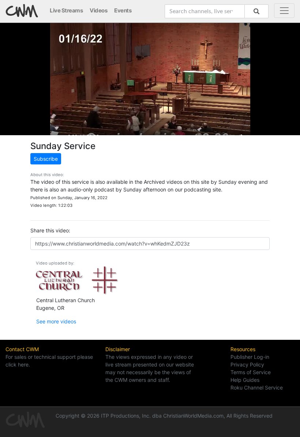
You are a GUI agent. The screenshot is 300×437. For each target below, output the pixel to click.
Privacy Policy (247, 364)
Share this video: (50, 230)
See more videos (56, 321)
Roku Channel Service (256, 387)
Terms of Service (250, 372)
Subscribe (46, 159)
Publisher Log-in (249, 357)
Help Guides (244, 380)
